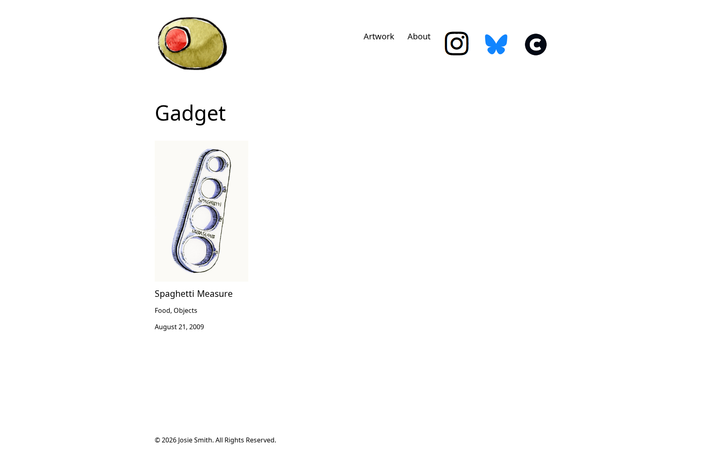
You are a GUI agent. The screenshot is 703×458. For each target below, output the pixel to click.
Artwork (379, 36)
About (419, 36)
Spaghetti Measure (184, 145)
